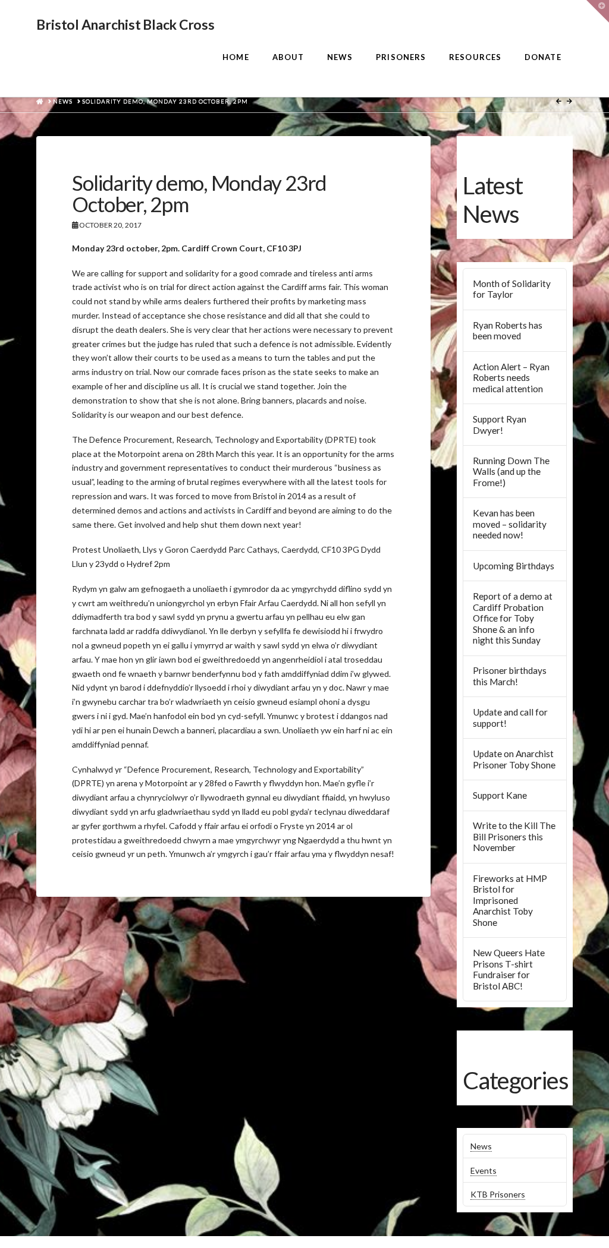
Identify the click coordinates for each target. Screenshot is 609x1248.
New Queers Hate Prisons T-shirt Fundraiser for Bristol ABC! (509, 969)
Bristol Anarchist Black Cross (125, 24)
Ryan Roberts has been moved (507, 331)
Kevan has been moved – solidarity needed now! (510, 524)
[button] (597, 11)
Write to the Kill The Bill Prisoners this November (514, 836)
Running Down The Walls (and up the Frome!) (511, 471)
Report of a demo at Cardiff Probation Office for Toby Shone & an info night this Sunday (513, 618)
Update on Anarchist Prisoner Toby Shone (514, 759)
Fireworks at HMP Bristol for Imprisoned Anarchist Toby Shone (510, 900)
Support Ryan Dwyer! (499, 425)
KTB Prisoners (497, 1194)
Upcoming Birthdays (513, 565)
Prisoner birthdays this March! (510, 676)
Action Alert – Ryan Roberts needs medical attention (511, 377)
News (481, 1146)
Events (483, 1170)
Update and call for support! (510, 718)
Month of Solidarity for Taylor (512, 289)
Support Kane (500, 795)
